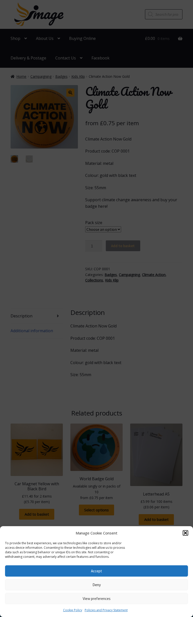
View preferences (97, 598)
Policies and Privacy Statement (106, 610)
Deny (96, 584)
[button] (185, 532)
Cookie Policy (72, 610)
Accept (96, 571)
